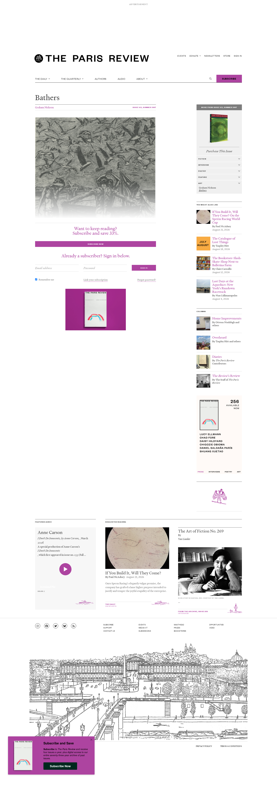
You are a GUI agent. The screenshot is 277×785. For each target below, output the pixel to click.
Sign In (238, 55)
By (179, 535)
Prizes (177, 627)
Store (227, 55)
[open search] (210, 78)
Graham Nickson (44, 107)
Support (107, 627)
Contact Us (109, 630)
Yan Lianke (184, 539)
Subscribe (229, 78)
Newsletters (212, 55)
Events (181, 55)
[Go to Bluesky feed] (64, 626)
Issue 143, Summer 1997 (144, 107)
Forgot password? (146, 279)
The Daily (41, 78)
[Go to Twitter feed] (55, 626)
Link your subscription (96, 279)
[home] (91, 59)
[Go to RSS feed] (73, 626)
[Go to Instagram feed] (37, 626)
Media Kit (143, 627)
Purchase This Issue (219, 151)
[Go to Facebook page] (46, 626)
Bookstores (180, 630)
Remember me (46, 279)
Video (212, 627)
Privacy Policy (204, 746)
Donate (194, 55)
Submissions (145, 630)
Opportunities (216, 624)
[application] (65, 585)
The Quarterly (71, 78)
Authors (101, 78)
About (141, 78)
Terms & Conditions (231, 746)
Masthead (179, 624)
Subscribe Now (60, 766)
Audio (121, 78)
